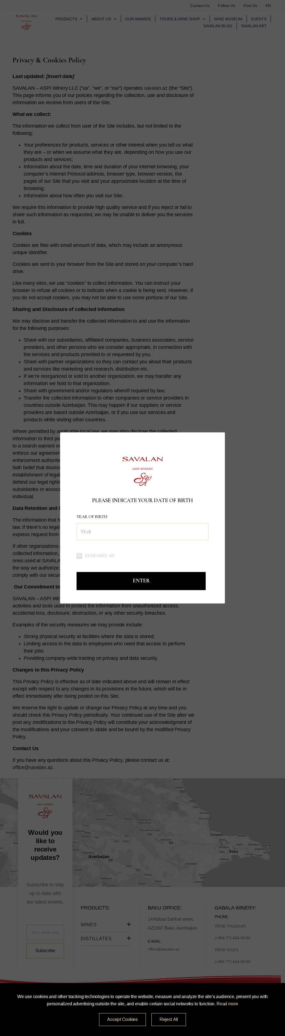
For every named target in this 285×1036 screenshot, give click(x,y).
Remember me (100, 556)
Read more (227, 1003)
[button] (122, 1019)
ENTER (141, 580)
